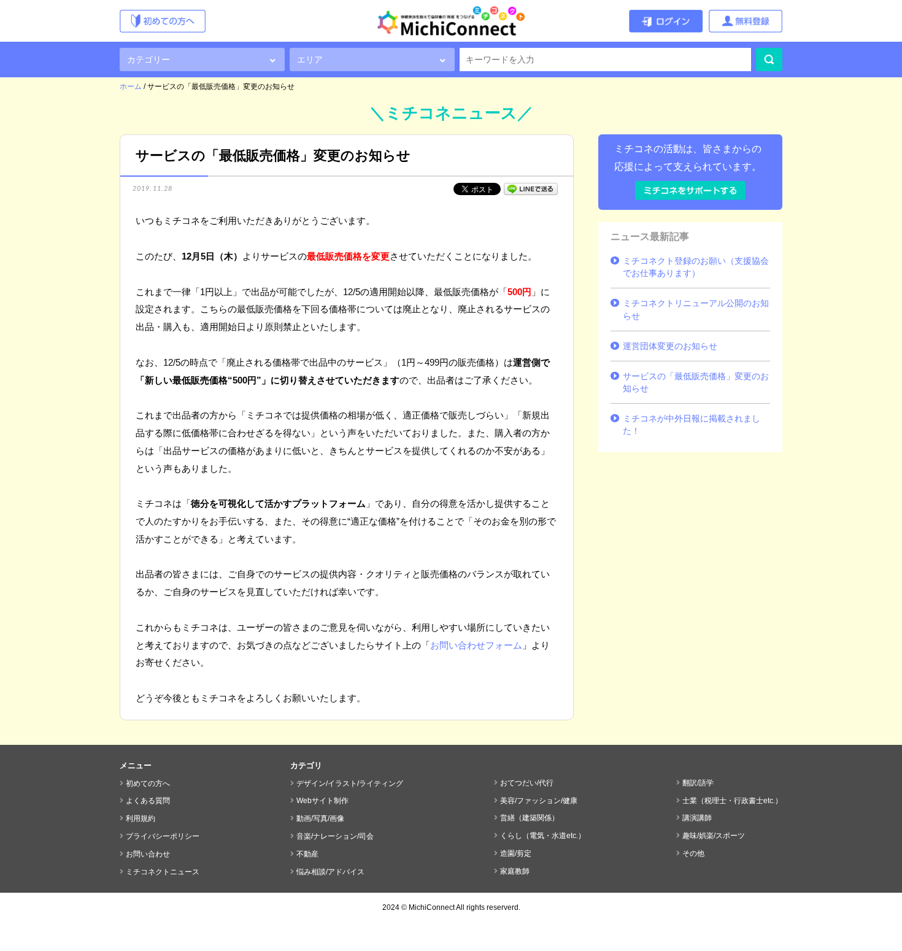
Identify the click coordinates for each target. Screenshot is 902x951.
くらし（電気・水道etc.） (542, 835)
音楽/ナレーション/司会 (335, 836)
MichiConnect (432, 907)
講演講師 (697, 818)
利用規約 (140, 818)
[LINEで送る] (531, 188)
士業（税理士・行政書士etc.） (732, 800)
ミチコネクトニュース (162, 872)
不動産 (307, 854)
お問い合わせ (148, 854)
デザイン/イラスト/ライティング (349, 783)
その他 (693, 853)
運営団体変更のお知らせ (670, 346)
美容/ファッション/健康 (538, 800)
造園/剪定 (515, 853)
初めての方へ (148, 783)
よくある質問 (148, 800)
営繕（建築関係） (529, 818)
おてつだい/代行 (526, 783)
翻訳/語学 (698, 783)
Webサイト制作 (322, 800)
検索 (769, 59)
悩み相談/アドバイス (330, 872)
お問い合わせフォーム (476, 645)
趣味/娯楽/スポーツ (713, 835)
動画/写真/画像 (320, 818)
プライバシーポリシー (162, 836)
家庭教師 (515, 871)
